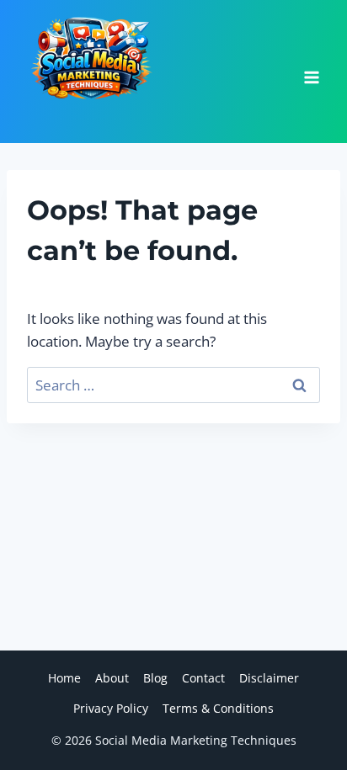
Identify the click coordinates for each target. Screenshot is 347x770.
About (112, 678)
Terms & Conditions (218, 708)
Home (64, 678)
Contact (203, 678)
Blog (155, 678)
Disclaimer (269, 678)
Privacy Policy (110, 708)
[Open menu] (311, 71)
